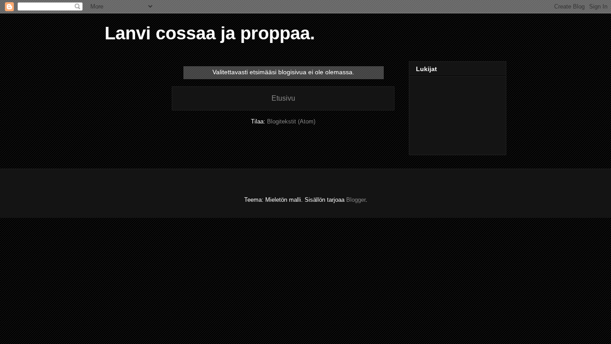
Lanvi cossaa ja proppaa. (210, 33)
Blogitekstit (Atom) (291, 121)
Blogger (355, 199)
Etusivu (283, 98)
